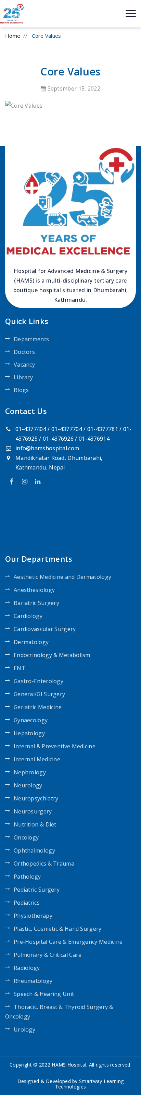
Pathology (27, 876)
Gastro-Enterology (38, 681)
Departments (31, 339)
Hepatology (29, 733)
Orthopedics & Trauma (44, 863)
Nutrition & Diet (35, 824)
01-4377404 (30, 429)
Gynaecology (31, 720)
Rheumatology (33, 981)
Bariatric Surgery (36, 603)
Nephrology (30, 772)
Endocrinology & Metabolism (52, 655)
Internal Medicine (37, 759)
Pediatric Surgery (37, 889)
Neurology (28, 785)
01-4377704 (66, 429)
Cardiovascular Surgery (45, 629)
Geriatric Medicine (38, 707)
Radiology (27, 968)
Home (12, 35)
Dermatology (31, 642)
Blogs (21, 390)
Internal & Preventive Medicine (54, 746)
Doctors (24, 352)
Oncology (26, 837)
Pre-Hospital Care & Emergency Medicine (68, 941)
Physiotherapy (33, 915)
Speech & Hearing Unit (44, 994)
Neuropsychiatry (36, 798)
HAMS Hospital (69, 1064)
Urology (24, 1029)
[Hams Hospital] (12, 13)
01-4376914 (94, 438)
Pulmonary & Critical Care (48, 955)
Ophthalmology (34, 850)
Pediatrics (27, 902)
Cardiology (28, 616)
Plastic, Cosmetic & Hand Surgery (58, 928)
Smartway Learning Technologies (89, 1084)
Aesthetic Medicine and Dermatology (62, 577)
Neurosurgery (33, 811)
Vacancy (24, 364)
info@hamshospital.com (47, 448)
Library (23, 377)
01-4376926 (58, 438)
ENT (19, 668)
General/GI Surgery (39, 694)
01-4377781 (102, 429)
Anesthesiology (34, 590)
